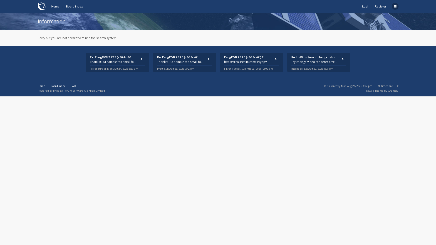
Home (55, 6)
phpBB (57, 90)
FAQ (73, 86)
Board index (74, 6)
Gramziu (393, 90)
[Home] (42, 6)
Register (380, 6)
